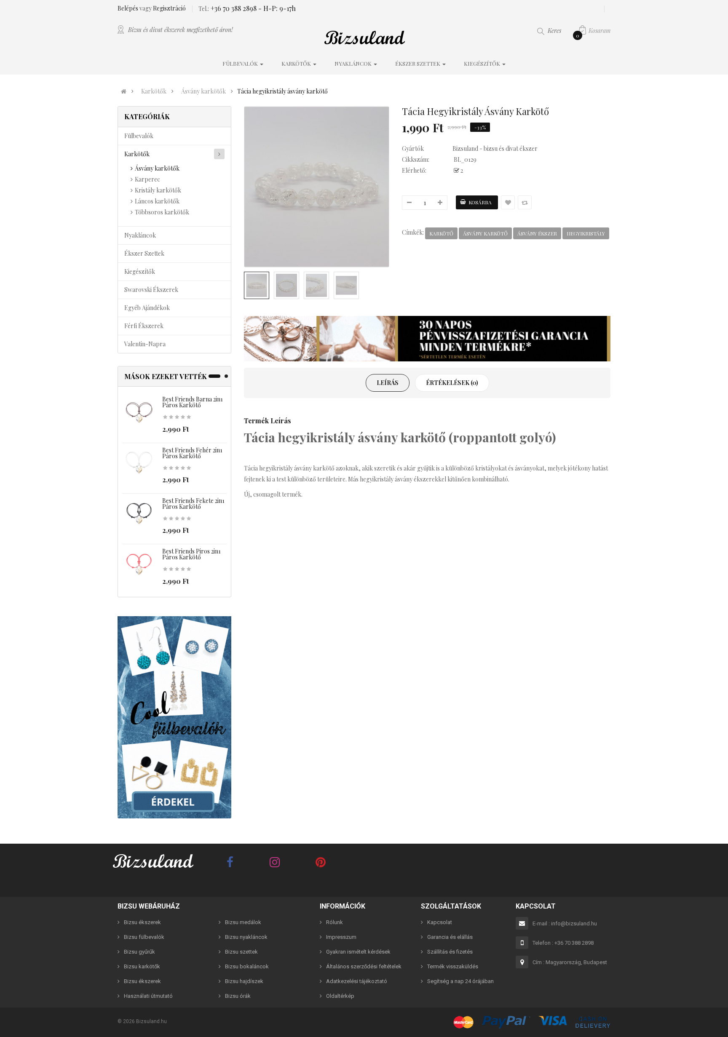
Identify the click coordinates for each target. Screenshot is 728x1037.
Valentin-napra (145, 344)
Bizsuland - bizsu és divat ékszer (495, 148)
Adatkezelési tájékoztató (356, 981)
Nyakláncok (140, 235)
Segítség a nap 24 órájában (460, 981)
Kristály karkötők (158, 190)
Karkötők (153, 91)
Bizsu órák (238, 996)
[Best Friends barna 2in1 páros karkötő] (139, 413)
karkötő (441, 233)
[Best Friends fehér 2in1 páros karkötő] (139, 463)
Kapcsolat (439, 922)
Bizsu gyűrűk (139, 952)
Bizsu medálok (243, 922)
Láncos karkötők (157, 201)
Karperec (147, 179)
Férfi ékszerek (143, 326)
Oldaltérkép (340, 996)
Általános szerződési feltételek (363, 966)
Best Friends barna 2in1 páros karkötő (192, 402)
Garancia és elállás (450, 937)
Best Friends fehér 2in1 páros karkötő (192, 453)
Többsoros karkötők (162, 212)
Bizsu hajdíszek (244, 981)
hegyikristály (586, 233)
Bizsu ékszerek (142, 922)
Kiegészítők (139, 271)
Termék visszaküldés (452, 966)
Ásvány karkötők (203, 91)
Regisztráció (169, 8)
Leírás (388, 383)
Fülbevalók (138, 136)
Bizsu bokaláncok (247, 966)
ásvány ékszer (537, 233)
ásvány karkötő (485, 233)
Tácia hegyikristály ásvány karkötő (282, 91)
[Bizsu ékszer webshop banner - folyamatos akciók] (427, 338)
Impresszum (341, 937)
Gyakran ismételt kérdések (358, 952)
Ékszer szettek (144, 253)
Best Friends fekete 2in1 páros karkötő (193, 503)
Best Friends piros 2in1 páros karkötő (191, 554)
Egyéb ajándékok (147, 308)
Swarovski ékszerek (151, 290)
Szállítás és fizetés (450, 952)
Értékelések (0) (452, 383)
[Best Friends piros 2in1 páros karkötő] (139, 565)
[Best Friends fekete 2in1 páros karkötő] (139, 514)
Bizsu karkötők (142, 966)
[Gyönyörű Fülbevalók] (174, 717)
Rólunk (334, 922)
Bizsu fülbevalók (144, 937)
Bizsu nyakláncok (246, 937)
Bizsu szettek (241, 952)
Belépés (128, 8)
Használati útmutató (148, 996)
